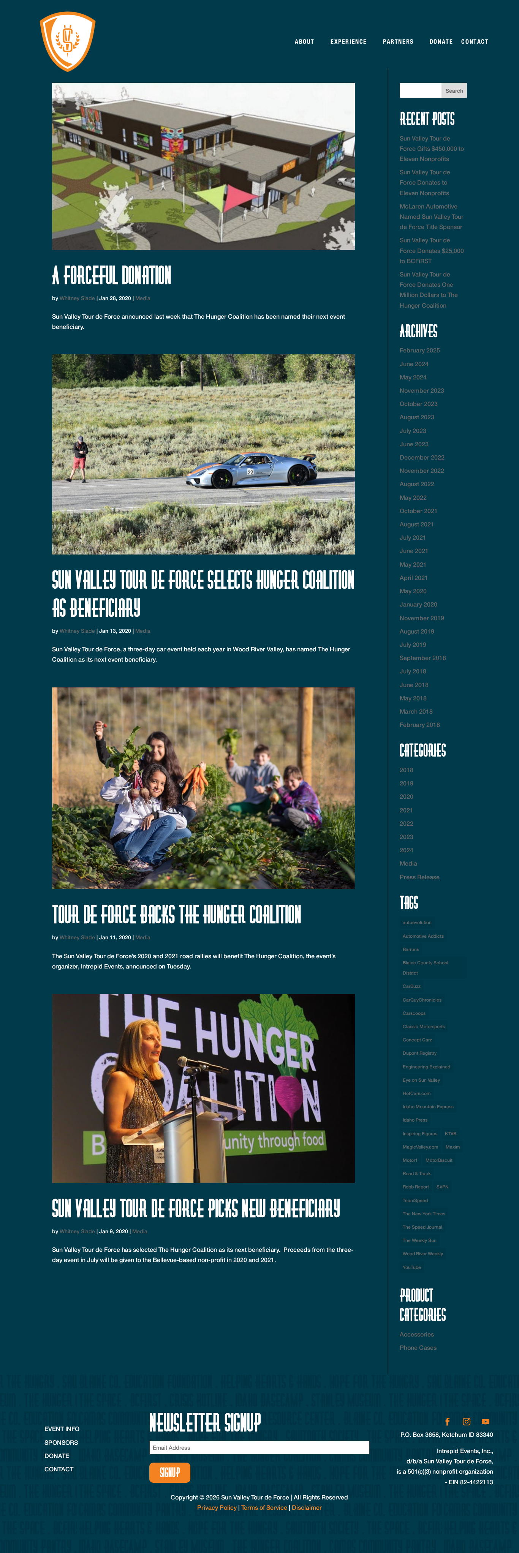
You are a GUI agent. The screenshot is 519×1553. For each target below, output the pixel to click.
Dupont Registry (420, 1053)
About (305, 41)
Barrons (411, 949)
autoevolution (417, 922)
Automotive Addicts (423, 936)
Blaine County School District (425, 968)
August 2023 (417, 416)
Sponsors (61, 1442)
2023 (406, 836)
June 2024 (414, 363)
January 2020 (418, 604)
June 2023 (414, 443)
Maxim (453, 1147)
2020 (406, 796)
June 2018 (414, 684)
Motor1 (410, 1160)
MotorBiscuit (439, 1160)
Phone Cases (418, 1347)
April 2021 (414, 577)
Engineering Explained (426, 1067)
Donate (441, 41)
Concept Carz (417, 1040)
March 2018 (416, 711)
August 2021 (417, 524)
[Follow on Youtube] (485, 1421)
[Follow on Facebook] (447, 1421)
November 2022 (422, 470)
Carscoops (414, 1013)
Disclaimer (307, 1507)
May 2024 (413, 377)
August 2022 (417, 483)
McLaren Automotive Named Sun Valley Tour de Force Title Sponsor (432, 216)
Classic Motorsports (424, 1026)
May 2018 (413, 697)
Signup (170, 1472)
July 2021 (413, 537)
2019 (406, 783)
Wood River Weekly (423, 1253)
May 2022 (413, 497)
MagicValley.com (420, 1147)
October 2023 (419, 403)
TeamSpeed (415, 1200)
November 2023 (422, 390)
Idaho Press (415, 1120)
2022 (406, 823)
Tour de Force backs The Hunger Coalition (176, 914)
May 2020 (413, 590)
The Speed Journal (422, 1227)
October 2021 (419, 510)
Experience (349, 41)
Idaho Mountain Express (428, 1106)
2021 (406, 810)
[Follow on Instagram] (466, 1421)
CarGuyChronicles (422, 1000)
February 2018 (420, 724)
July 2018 (413, 671)
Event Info (61, 1428)
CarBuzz (412, 986)
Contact (475, 41)
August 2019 (417, 631)
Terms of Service (264, 1507)
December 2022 (422, 457)
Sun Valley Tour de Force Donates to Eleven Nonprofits (425, 182)
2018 (406, 769)
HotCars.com (416, 1093)
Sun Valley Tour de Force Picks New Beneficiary (196, 1208)
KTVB (450, 1133)
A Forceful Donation (111, 275)
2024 (406, 849)
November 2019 (422, 617)
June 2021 (414, 550)
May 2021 (413, 564)
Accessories (417, 1334)
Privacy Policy (217, 1507)
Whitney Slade (77, 298)
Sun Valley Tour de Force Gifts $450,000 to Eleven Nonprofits (432, 148)
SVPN (443, 1187)
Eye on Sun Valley (421, 1080)
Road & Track (416, 1173)
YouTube (412, 1267)
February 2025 (420, 350)
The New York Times (424, 1213)
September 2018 (423, 657)
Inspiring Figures (420, 1133)
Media (142, 298)
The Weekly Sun (420, 1240)
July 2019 (413, 644)
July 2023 (413, 430)
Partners (398, 41)
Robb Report (416, 1187)
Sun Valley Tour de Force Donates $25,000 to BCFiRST (432, 250)
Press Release (420, 876)
